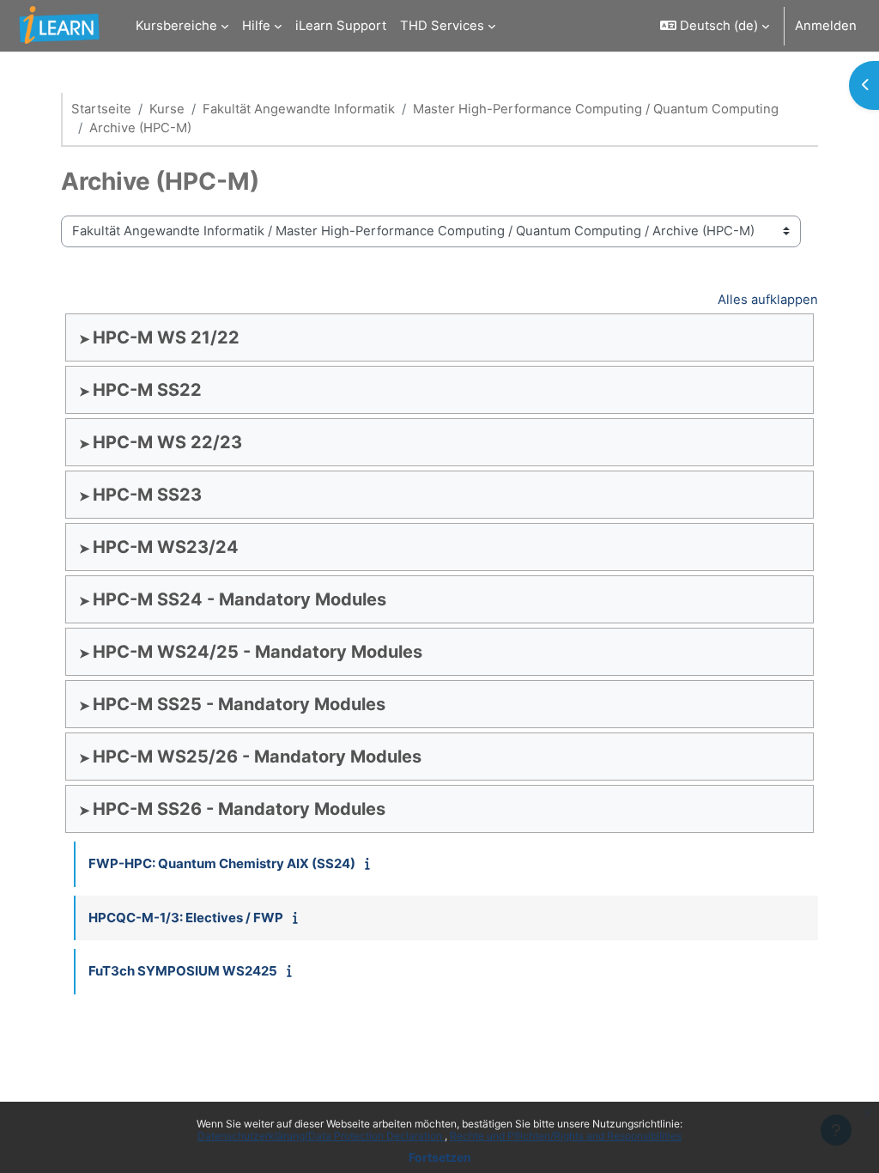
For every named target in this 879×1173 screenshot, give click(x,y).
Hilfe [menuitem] (256, 25)
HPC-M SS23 (147, 494)
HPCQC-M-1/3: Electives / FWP (185, 917)
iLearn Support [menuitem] (340, 25)
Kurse (167, 109)
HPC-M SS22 (147, 390)
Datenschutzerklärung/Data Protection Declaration (321, 1135)
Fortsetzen (440, 1157)
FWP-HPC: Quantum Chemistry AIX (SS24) (221, 863)
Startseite (101, 109)
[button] (714, 26)
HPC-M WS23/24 (166, 547)
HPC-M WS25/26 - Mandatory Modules (257, 756)
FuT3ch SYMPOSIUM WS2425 (182, 971)
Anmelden (826, 25)
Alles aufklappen (768, 299)
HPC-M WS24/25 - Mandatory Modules (257, 651)
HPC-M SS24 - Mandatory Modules (239, 599)
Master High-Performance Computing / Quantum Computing (596, 109)
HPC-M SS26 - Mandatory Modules (239, 809)
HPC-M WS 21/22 (166, 337)
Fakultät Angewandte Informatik (299, 109)
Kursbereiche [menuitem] (176, 25)
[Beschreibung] (371, 864)
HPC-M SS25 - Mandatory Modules (239, 704)
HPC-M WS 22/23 (167, 442)
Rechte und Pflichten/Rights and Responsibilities (566, 1135)
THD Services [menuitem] (442, 25)
